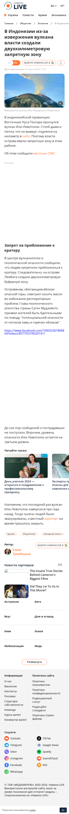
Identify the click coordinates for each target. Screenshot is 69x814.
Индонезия (29, 533)
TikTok (47, 738)
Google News (51, 745)
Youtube (15, 738)
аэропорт (51, 518)
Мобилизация (14, 646)
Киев (7, 631)
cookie (32, 810)
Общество (25, 23)
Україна (13, 15)
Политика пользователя (41, 683)
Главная (8, 23)
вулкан (11, 533)
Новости (28, 15)
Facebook (16, 765)
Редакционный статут (42, 700)
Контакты (10, 691)
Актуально (11, 601)
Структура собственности (13, 702)
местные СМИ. (44, 153)
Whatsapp (16, 771)
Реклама (9, 696)
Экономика (58, 15)
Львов (39, 631)
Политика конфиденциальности (46, 691)
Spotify (47, 751)
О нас (8, 681)
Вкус (7, 616)
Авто (38, 601)
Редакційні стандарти (39, 708)
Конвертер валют (15, 719)
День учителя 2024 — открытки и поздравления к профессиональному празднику (24, 486)
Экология (43, 23)
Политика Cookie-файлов (43, 717)
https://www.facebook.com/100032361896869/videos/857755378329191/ (34, 332)
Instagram (16, 758)
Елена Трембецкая (22, 552)
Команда (10, 709)
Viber (13, 751)
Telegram (16, 745)
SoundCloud (50, 758)
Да (63, 810)
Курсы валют (12, 714)
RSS (45, 765)
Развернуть (34, 662)
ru (52, 6)
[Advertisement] (34, 200)
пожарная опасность (54, 533)
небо (26, 136)
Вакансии (10, 686)
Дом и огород (44, 616)
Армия (42, 15)
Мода (38, 646)
